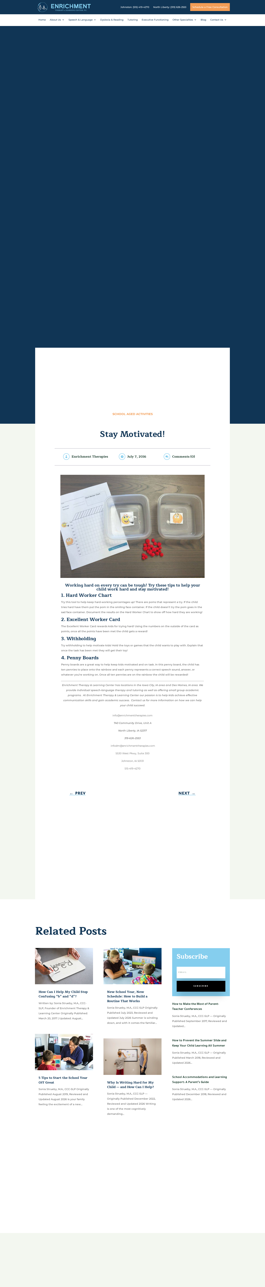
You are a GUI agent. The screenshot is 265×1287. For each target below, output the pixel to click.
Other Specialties (183, 19)
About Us (55, 19)
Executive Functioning (155, 19)
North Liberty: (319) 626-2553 (169, 7)
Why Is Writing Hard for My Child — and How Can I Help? (130, 1085)
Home (42, 19)
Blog (203, 19)
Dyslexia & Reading (111, 19)
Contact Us (216, 19)
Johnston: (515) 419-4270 (134, 7)
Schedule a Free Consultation (210, 7)
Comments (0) (183, 456)
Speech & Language (81, 19)
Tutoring (132, 19)
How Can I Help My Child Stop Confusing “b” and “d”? (63, 994)
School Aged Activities (132, 414)
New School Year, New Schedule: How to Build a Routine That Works (127, 996)
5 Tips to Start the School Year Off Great (63, 1080)
